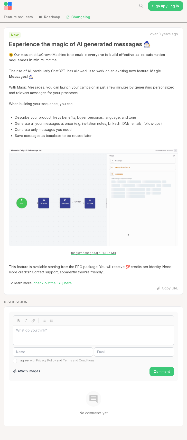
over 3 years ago (164, 34)
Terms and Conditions (78, 360)
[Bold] (18, 320)
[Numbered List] (51, 320)
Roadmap (52, 17)
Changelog (80, 17)
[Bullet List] (44, 320)
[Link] (33, 320)
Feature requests (18, 17)
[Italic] (25, 320)
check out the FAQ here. (53, 283)
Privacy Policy (46, 360)
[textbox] (93, 335)
